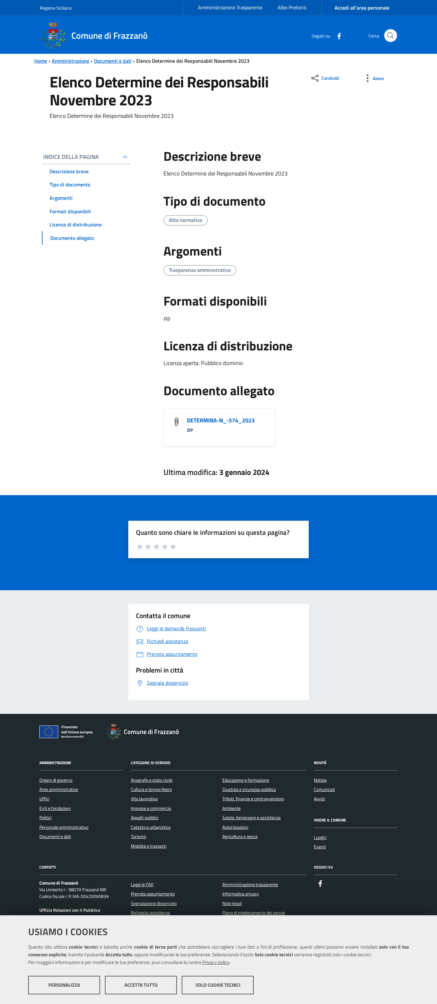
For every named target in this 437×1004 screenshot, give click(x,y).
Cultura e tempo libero (151, 789)
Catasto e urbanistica (151, 827)
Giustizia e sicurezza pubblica (249, 789)
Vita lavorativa (144, 798)
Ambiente (231, 808)
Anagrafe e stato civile (151, 780)
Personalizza (64, 985)
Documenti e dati (112, 61)
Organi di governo (55, 780)
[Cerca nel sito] (390, 35)
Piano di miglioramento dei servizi (253, 912)
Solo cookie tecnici (217, 985)
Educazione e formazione (245, 780)
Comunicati (324, 789)
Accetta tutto (141, 985)
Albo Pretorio (292, 7)
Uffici (44, 798)
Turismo (138, 836)
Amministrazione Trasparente (230, 7)
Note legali (232, 903)
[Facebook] (336, 35)
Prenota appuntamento (153, 893)
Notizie (320, 780)
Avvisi (319, 798)
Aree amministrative (58, 789)
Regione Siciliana (56, 7)
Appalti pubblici (144, 817)
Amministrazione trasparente (250, 884)
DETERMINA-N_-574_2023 (221, 420)
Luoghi (320, 837)
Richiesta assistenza (150, 912)
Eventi (320, 846)
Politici (45, 817)
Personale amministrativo (63, 827)
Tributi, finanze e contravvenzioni (253, 798)
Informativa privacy (240, 893)
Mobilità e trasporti (148, 846)
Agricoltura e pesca (240, 836)
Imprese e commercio (151, 808)
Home (40, 61)
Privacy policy (215, 962)
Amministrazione (70, 61)
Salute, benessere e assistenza (251, 817)
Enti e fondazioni (55, 808)
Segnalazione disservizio (154, 903)
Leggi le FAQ (142, 884)
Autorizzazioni (235, 827)
